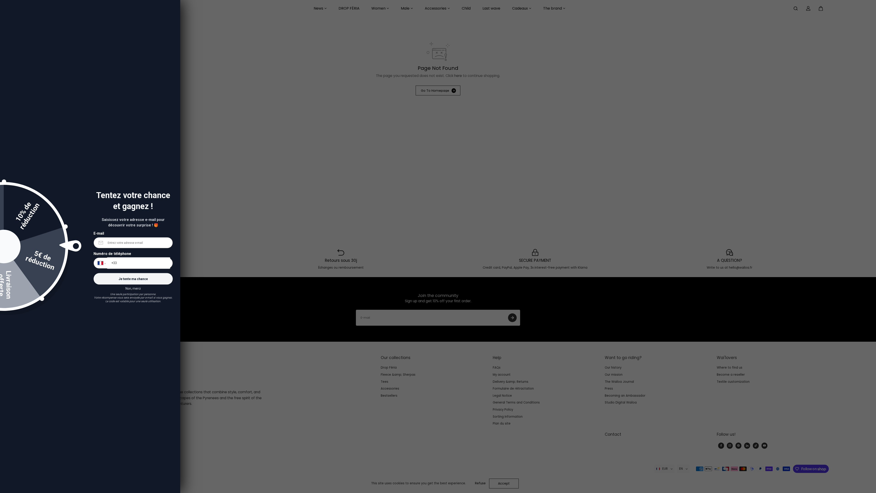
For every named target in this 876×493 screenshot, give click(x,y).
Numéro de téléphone (112, 253)
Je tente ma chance (133, 279)
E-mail (99, 233)
